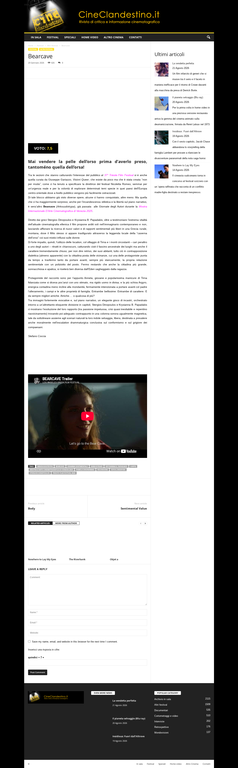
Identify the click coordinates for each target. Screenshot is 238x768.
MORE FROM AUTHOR (66, 523)
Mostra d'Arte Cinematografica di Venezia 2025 (51, 469)
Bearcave (60, 466)
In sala (36, 37)
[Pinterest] (49, 73)
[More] (66, 73)
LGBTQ (133, 466)
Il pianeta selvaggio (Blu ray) (187, 97)
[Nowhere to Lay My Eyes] (46, 543)
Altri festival (52, 45)
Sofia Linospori (118, 469)
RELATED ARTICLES (40, 523)
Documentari (161, 710)
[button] (208, 37)
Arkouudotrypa (45, 466)
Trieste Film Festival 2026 (64, 473)
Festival (53, 37)
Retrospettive (161, 727)
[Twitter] (40, 73)
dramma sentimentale (77, 466)
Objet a (114, 559)
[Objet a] (128, 543)
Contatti (135, 37)
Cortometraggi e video (166, 716)
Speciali (70, 37)
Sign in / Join (31, 4)
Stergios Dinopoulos (40, 473)
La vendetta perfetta (183, 63)
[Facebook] (32, 73)
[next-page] (145, 523)
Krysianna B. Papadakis (116, 466)
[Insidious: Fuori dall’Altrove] (161, 137)
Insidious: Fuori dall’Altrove (187, 131)
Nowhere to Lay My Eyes (42, 559)
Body (31, 508)
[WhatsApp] (57, 73)
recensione (102, 469)
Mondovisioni (161, 732)
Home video (89, 37)
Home (30, 45)
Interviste (159, 721)
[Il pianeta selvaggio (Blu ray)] (161, 103)
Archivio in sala (162, 699)
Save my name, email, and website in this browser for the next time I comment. (75, 641)
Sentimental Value (134, 508)
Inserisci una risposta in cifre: (44, 649)
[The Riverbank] (87, 543)
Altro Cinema (113, 37)
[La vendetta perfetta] (161, 70)
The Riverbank (77, 559)
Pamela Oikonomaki (85, 469)
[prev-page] (141, 523)
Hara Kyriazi (96, 466)
